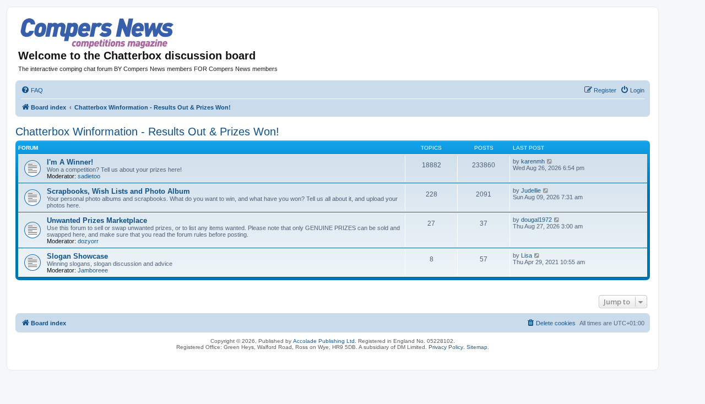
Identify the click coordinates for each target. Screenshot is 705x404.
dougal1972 (536, 219)
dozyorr (88, 241)
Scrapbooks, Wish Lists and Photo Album (118, 191)
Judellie (531, 190)
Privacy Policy (446, 347)
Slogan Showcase (77, 256)
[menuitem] (32, 90)
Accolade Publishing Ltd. (324, 341)
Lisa (526, 255)
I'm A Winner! (70, 162)
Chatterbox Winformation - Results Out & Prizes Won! (147, 131)
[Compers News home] (97, 33)
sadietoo (89, 176)
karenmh (533, 161)
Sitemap (477, 347)
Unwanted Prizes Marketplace (97, 220)
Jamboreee (93, 270)
